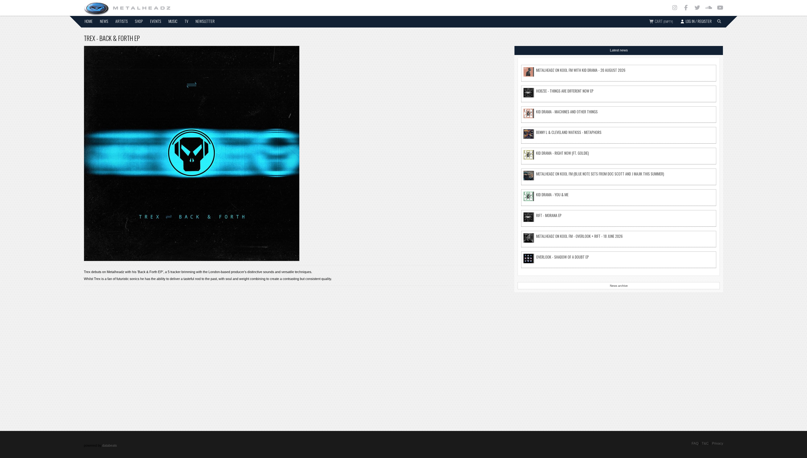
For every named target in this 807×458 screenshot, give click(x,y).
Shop (139, 21)
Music (172, 21)
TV (186, 21)
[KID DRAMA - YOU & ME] (618, 200)
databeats (109, 445)
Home (88, 21)
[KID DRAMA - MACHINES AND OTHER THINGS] (618, 117)
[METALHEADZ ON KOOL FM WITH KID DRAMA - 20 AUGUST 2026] (618, 75)
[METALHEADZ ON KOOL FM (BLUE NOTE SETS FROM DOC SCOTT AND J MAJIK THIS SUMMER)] (618, 179)
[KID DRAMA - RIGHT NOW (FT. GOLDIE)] (618, 158)
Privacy (717, 443)
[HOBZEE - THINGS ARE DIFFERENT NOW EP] (618, 96)
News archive (619, 285)
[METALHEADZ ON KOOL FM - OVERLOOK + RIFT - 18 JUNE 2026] (618, 241)
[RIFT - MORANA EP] (618, 220)
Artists (121, 21)
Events (155, 21)
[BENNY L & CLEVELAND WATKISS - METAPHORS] (618, 137)
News (104, 21)
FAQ (695, 443)
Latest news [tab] (619, 50)
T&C (705, 443)
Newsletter (205, 21)
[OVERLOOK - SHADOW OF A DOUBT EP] (618, 262)
